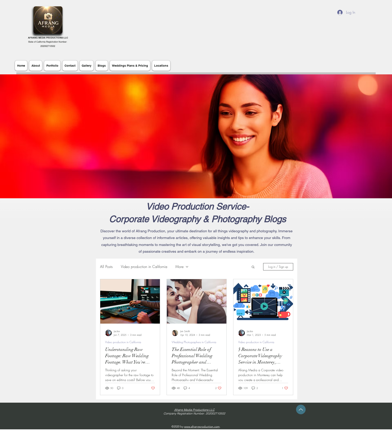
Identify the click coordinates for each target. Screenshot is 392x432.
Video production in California (144, 266)
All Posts (106, 266)
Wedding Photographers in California (194, 342)
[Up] (301, 409)
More (179, 266)
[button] (253, 267)
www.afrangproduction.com (202, 426)
